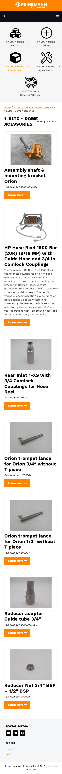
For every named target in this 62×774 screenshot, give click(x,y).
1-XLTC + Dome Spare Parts (46, 68)
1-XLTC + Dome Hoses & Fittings (30, 93)
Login (9, 754)
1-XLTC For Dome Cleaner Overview (33, 107)
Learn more (19, 196)
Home (7, 107)
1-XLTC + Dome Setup (15, 43)
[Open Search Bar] (4, 16)
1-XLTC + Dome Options (46, 43)
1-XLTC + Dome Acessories (15, 68)
